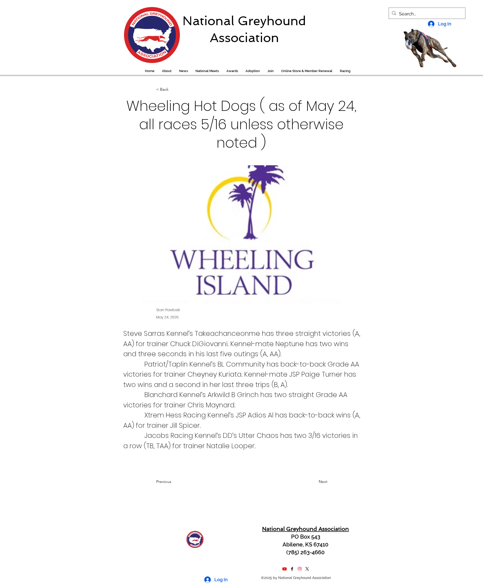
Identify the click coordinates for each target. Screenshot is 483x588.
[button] (345, 71)
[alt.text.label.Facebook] (292, 568)
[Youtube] (284, 568)
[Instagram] (299, 568)
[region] (148, 32)
